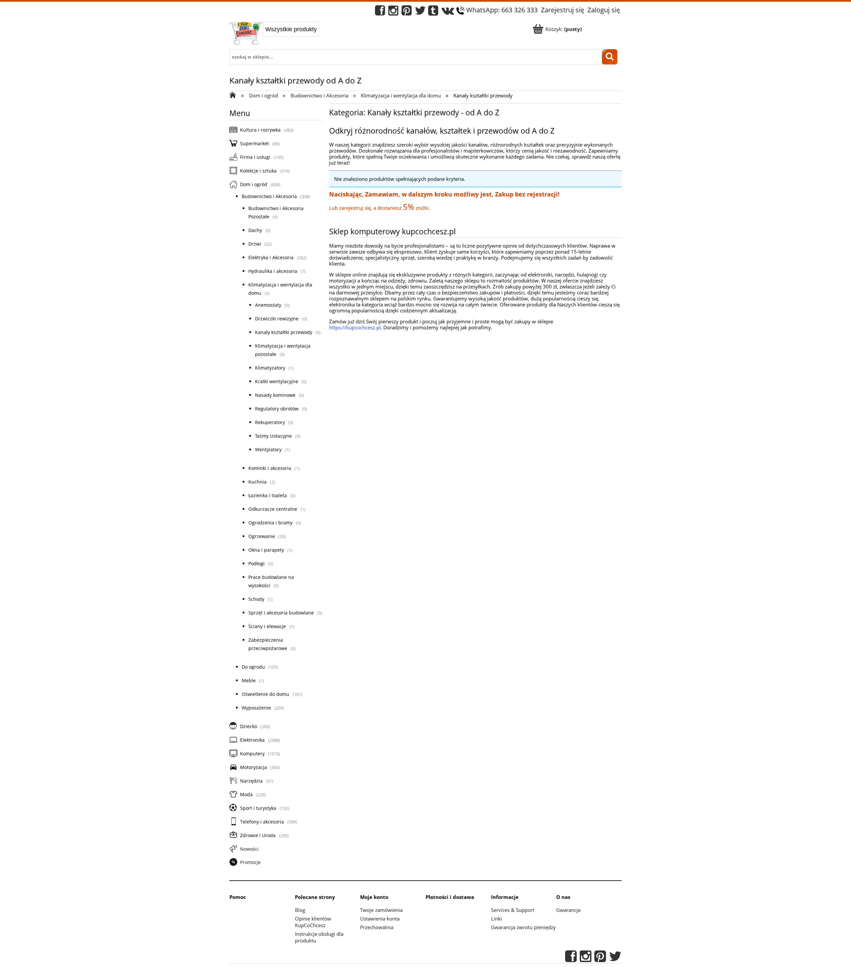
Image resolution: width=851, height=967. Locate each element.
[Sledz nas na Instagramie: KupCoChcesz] (393, 12)
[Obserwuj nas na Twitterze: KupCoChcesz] (420, 12)
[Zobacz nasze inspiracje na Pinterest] (407, 12)
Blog (300, 910)
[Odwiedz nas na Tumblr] (433, 12)
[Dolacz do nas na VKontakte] (447, 12)
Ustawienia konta (380, 918)
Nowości (249, 849)
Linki (496, 918)
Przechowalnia (376, 927)
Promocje (250, 862)
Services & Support (512, 910)
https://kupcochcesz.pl (355, 327)
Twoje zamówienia (381, 910)
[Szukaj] (609, 56)
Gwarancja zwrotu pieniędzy (523, 927)
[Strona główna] (246, 34)
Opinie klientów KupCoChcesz (313, 921)
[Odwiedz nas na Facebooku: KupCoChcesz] (380, 12)
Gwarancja (568, 910)
